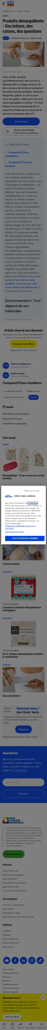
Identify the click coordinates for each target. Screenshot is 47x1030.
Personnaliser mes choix (14, 532)
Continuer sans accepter (31, 490)
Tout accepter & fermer (25, 538)
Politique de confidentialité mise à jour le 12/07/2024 (20, 527)
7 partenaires (33, 503)
